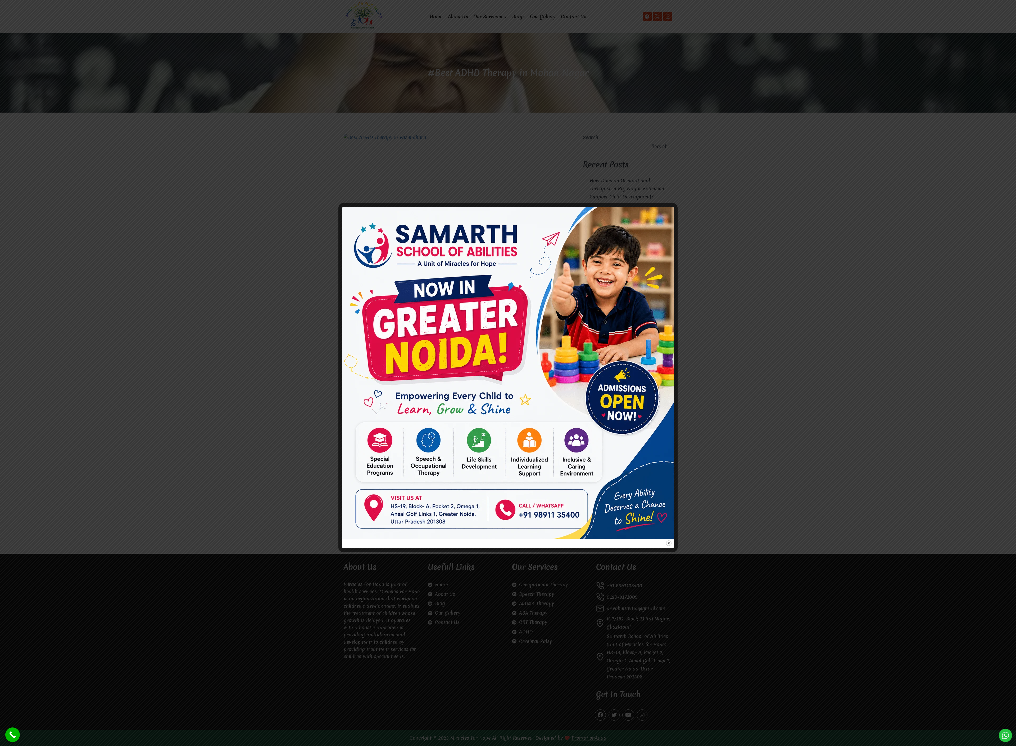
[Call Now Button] (12, 734)
